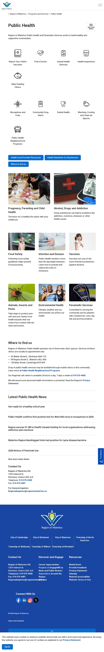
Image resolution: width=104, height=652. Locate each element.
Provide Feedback (78, 567)
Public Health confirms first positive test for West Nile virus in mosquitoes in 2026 (51, 416)
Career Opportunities (49, 564)
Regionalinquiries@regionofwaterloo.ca (27, 491)
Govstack (20, 621)
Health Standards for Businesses (62, 157)
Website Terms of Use (80, 580)
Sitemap (73, 573)
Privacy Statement (72, 640)
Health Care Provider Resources (26, 157)
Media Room (75, 564)
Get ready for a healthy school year (26, 406)
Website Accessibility (79, 577)
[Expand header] (100, 5)
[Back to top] (52, 631)
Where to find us (18, 164)
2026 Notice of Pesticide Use (23, 450)
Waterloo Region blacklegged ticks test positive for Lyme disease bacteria (47, 440)
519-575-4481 (19, 483)
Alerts (42, 580)
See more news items (18, 459)
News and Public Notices (50, 570)
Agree (7, 647)
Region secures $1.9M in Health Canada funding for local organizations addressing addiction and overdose (51, 428)
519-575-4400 (78, 375)
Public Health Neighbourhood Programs (41, 370)
